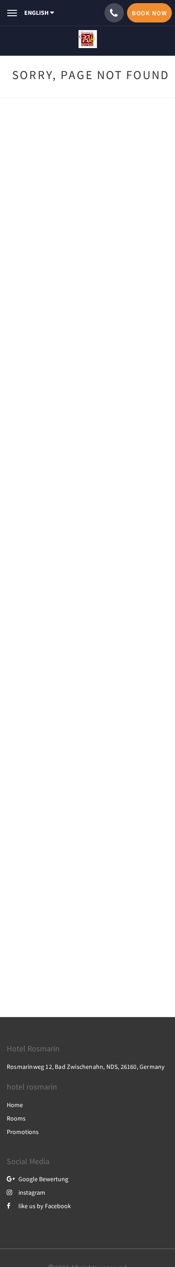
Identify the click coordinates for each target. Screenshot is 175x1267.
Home (15, 1105)
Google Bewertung (43, 1179)
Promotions (23, 1132)
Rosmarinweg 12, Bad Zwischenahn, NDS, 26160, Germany (86, 1067)
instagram (31, 1192)
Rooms (16, 1118)
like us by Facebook (44, 1206)
